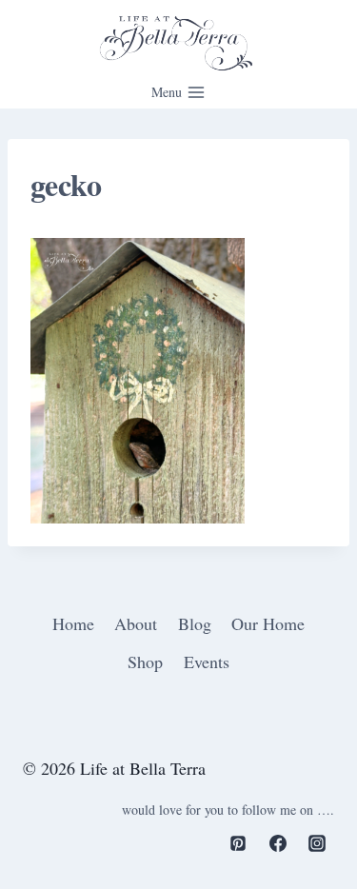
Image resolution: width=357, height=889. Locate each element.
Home (73, 623)
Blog (194, 623)
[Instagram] (317, 843)
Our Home (268, 623)
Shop (145, 661)
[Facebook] (278, 843)
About (135, 623)
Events (206, 661)
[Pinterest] (238, 843)
